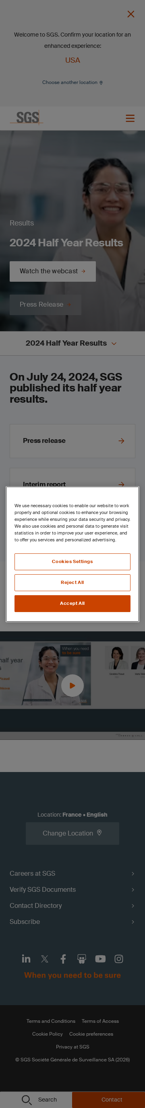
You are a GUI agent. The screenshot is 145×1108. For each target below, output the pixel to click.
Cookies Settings (72, 562)
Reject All (72, 583)
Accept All (72, 603)
